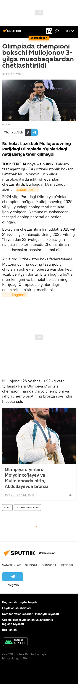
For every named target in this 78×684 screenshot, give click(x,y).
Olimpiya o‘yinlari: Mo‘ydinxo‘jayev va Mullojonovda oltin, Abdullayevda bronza (27, 477)
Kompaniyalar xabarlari (17, 614)
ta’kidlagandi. (14, 294)
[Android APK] (15, 642)
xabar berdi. (27, 189)
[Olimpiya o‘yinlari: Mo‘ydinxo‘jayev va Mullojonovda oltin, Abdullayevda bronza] (39, 436)
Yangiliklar (11, 565)
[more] (71, 495)
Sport (7, 507)
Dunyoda (49, 565)
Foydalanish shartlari (16, 608)
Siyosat (31, 565)
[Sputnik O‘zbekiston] (13, 33)
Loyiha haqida (27, 602)
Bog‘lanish (9, 602)
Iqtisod (67, 565)
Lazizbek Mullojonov (27, 507)
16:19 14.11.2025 (12, 74)
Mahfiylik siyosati (47, 614)
